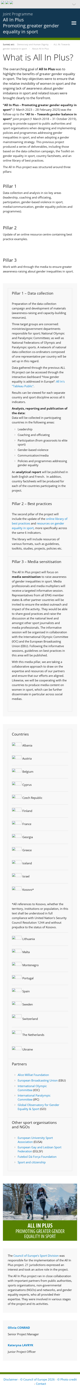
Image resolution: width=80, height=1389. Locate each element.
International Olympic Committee (32, 1088)
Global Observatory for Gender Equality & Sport (38, 1107)
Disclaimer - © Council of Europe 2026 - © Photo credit (40, 1379)
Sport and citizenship (32, 1162)
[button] (40, 4)
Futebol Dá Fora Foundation (37, 1157)
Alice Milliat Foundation (33, 1075)
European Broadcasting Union (38, 1080)
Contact (41, 1384)
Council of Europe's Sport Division (36, 1255)
